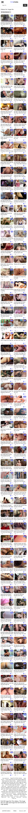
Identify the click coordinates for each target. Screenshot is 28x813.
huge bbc (14, 798)
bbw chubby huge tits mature (12, 784)
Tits (14, 2)
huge (9, 797)
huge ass (5, 790)
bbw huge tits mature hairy (9, 781)
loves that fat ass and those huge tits (16, 779)
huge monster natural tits (13, 786)
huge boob (16, 795)
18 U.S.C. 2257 (22, 810)
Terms (14, 810)
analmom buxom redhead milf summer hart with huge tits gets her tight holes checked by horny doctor (13, 782)
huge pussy (22, 795)
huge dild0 (25, 797)
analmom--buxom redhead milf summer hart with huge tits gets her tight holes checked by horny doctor (14, 787)
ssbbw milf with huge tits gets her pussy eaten (14, 795)
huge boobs (9, 794)
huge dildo (18, 797)
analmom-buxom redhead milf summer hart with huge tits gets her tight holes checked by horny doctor (14, 792)
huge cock (3, 797)
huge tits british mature (16, 778)
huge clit (13, 797)
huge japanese (5, 778)
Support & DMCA (6, 810)
